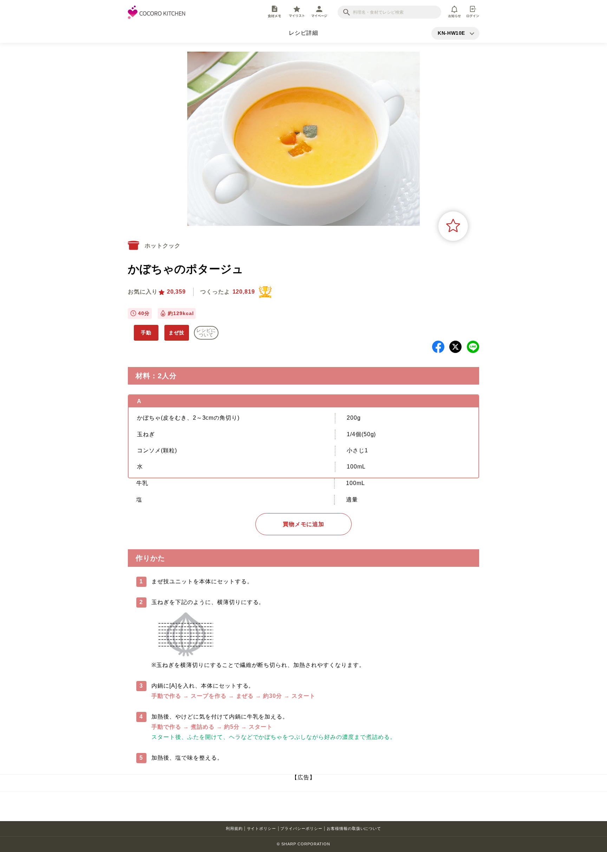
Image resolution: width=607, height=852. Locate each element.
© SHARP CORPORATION (303, 844)
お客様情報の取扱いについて (354, 828)
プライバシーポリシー (301, 828)
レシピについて (206, 332)
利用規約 (234, 828)
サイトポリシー (261, 828)
